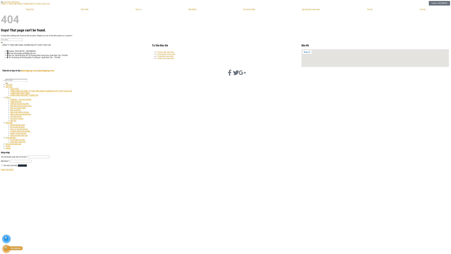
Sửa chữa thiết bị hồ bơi (19, 112)
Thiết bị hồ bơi (15, 102)
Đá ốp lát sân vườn (17, 125)
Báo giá (13, 121)
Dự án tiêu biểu (249, 9)
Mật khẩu (5, 161)
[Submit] (2, 42)
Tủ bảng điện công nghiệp (20, 131)
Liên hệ (422, 9)
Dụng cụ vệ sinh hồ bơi (19, 129)
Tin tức (370, 9)
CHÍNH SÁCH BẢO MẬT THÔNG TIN (24, 95)
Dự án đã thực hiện (17, 140)
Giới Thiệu (84, 9)
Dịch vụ (138, 9)
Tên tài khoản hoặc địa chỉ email (14, 157)
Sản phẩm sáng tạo (17, 142)
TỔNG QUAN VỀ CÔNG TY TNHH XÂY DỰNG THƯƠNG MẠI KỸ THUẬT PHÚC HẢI (41, 91)
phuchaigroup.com (29, 70)
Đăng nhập (22, 165)
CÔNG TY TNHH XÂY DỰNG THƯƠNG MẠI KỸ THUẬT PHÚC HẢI (25, 4)
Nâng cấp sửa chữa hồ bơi (20, 114)
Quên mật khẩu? (7, 170)
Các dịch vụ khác (16, 118)
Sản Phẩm (192, 9)
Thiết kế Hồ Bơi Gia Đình (19, 104)
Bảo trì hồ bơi (15, 110)
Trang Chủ (30, 9)
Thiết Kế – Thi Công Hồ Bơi (20, 99)
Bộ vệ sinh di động (17, 127)
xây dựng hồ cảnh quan (311, 9)
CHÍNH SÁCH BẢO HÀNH (20, 93)
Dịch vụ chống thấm (18, 108)
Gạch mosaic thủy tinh (19, 135)
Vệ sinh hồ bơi (15, 116)
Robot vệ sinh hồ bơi (18, 133)
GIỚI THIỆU (14, 89)
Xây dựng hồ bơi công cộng (20, 106)
